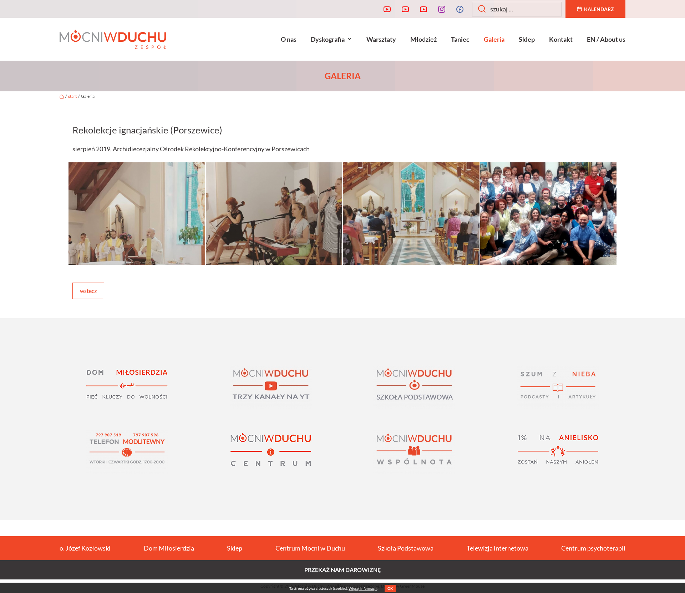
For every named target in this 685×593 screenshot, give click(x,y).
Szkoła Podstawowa (405, 548)
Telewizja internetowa (497, 548)
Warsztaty (381, 39)
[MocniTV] (405, 9)
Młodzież (423, 39)
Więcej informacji (363, 588)
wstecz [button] (88, 290)
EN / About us (606, 39)
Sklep (527, 39)
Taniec (460, 39)
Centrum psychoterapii (593, 548)
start (72, 96)
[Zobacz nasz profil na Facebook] (459, 9)
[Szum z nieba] (558, 386)
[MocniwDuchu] (387, 9)
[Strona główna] (62, 96)
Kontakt (561, 39)
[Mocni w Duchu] (113, 39)
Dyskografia (328, 39)
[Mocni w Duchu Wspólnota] (414, 452)
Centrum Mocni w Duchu (310, 548)
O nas (288, 39)
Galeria (494, 39)
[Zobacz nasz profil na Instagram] (441, 9)
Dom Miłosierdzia (169, 548)
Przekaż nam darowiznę (342, 569)
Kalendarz (599, 9)
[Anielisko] (558, 452)
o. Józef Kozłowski (85, 548)
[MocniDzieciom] (423, 9)
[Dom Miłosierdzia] (127, 386)
